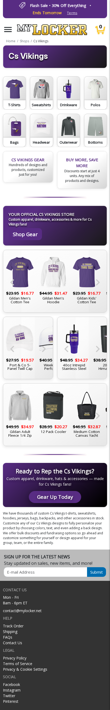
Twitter (9, 695)
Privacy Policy (14, 658)
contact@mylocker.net (22, 610)
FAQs (7, 637)
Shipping (10, 631)
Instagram (12, 690)
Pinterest (10, 701)
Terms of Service (17, 663)
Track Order (13, 625)
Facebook (11, 684)
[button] (8, 29)
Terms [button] (72, 13)
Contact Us (12, 642)
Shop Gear (25, 234)
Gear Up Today (55, 496)
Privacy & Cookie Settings (25, 669)
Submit (96, 572)
